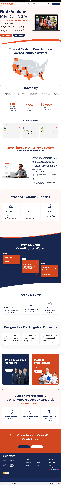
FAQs (34, 3)
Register (55, 3)
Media (29, 3)
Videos (38, 462)
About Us (27, 459)
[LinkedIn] (56, 469)
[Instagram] (58, 469)
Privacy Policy (51, 465)
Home (21, 3)
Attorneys (27, 465)
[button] (58, 132)
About (24, 3)
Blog (38, 465)
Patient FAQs (51, 459)
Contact (39, 3)
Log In (49, 3)
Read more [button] (6, 136)
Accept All (58, 483)
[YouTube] (49, 469)
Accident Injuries (28, 462)
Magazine (38, 459)
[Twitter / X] (54, 469)
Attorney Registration (52, 462)
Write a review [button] (53, 124)
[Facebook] (51, 469)
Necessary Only (52, 483)
